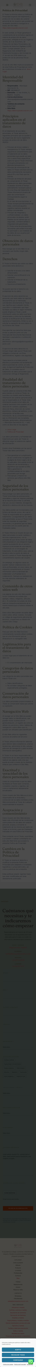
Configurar (18, 1360)
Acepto (18, 1350)
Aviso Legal (30, 1364)
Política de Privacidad (20, 1364)
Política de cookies (8, 1364)
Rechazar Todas (18, 1355)
